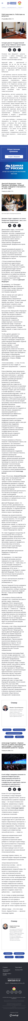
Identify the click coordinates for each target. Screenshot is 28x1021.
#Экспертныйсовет (19, 729)
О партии (5, 967)
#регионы (9, 736)
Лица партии (18, 967)
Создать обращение (14, 156)
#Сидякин (8, 953)
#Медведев (7, 729)
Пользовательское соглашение (14, 1003)
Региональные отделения (6, 970)
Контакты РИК (19, 970)
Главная (3, 7)
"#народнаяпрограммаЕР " (14, 733)
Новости (20, 7)
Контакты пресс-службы (7, 974)
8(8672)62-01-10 (14, 981)
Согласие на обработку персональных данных (14, 1008)
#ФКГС (19, 957)
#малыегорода (19, 953)
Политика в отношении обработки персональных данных (14, 1006)
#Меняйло (19, 736)
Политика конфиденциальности (14, 1004)
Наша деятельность (12, 7)
